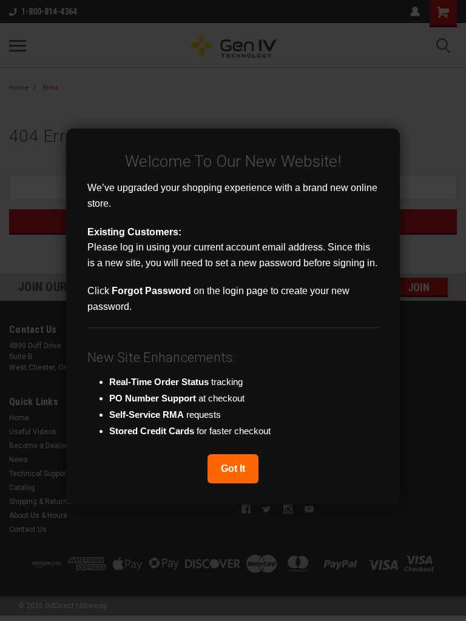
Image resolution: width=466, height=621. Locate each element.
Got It (233, 468)
